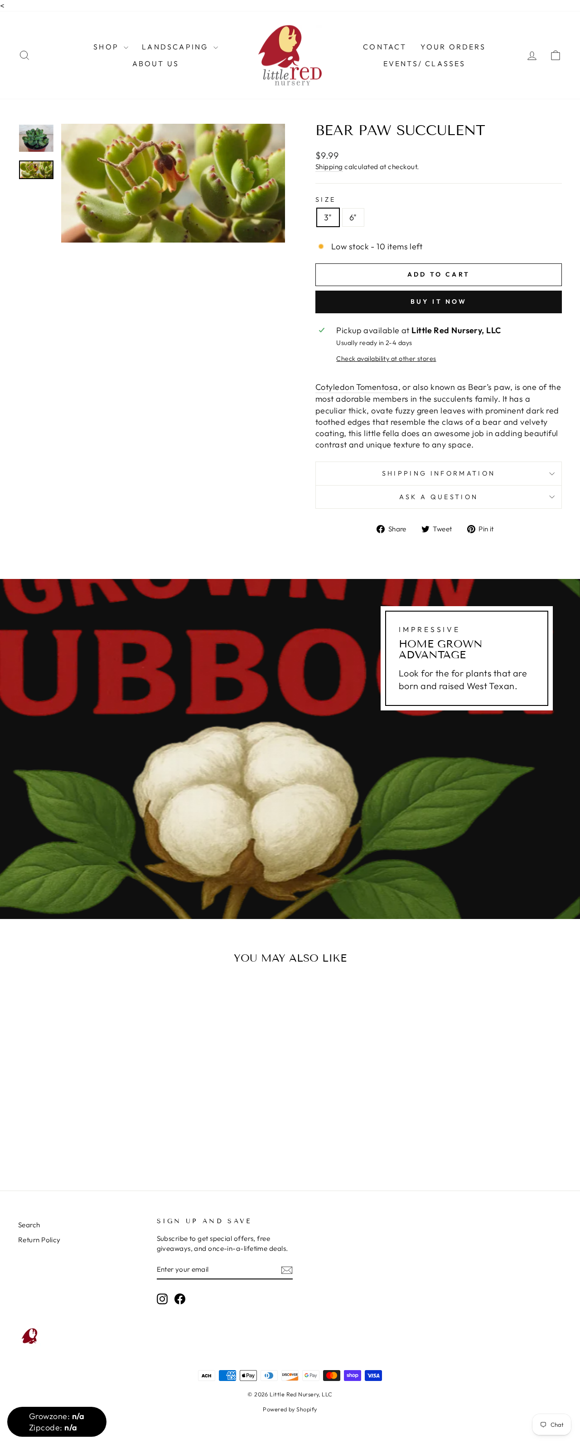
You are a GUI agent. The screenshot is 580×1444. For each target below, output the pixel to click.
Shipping (329, 166)
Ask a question (438, 497)
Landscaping (176, 46)
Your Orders (453, 46)
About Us (155, 63)
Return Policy (39, 1239)
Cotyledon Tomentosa (356, 387)
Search (29, 1224)
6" (353, 217)
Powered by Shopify (290, 1409)
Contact (384, 46)
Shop (107, 46)
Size (325, 199)
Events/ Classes (424, 63)
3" (328, 217)
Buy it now (439, 301)
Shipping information (438, 473)
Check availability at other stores (386, 359)
